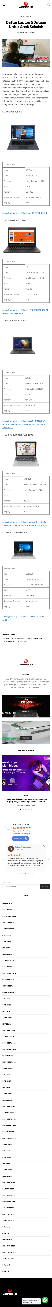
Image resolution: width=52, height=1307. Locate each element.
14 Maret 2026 (30, 805)
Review (26, 699)
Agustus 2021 (8, 1220)
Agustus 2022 (8, 1144)
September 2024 (9, 986)
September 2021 (9, 1214)
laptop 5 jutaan (18, 638)
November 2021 (8, 1202)
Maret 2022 (7, 1176)
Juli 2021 (6, 1227)
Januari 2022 (8, 1189)
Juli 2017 (6, 1265)
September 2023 (9, 1062)
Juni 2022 (6, 1157)
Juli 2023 (6, 1075)
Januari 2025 (8, 960)
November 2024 (9, 973)
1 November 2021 (22, 32)
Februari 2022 (8, 1182)
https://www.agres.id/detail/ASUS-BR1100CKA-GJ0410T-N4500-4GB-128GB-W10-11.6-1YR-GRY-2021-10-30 (25, 424)
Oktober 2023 (8, 1056)
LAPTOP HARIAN (10, 641)
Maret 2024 (7, 1024)
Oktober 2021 (8, 1208)
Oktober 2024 (8, 979)
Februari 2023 (8, 1106)
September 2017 (9, 1252)
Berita (22, 16)
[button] (20, 809)
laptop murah (23, 641)
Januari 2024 (8, 1037)
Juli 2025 (6, 935)
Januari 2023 (8, 1113)
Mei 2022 (6, 1163)
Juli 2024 (6, 999)
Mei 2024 (6, 1011)
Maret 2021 (7, 1240)
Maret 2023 (7, 1100)
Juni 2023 (6, 1081)
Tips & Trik (29, 16)
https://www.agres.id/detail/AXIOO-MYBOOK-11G (24, 213)
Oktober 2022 (8, 1132)
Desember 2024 (9, 967)
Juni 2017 (6, 1271)
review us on (19, 838)
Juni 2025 (6, 941)
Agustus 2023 (8, 1068)
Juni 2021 (6, 1233)
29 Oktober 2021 (22, 706)
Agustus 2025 (8, 929)
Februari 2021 (8, 1246)
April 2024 (7, 1018)
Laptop (6, 638)
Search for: (6, 882)
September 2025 (9, 922)
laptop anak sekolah (35, 638)
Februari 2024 (8, 1030)
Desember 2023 (8, 1043)
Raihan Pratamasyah (23, 847)
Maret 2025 (7, 954)
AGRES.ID (32, 32)
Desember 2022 (8, 1119)
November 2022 (9, 1125)
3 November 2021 (21, 732)
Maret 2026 (7, 903)
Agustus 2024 (8, 992)
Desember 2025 (8, 910)
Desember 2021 (8, 1195)
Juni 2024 (6, 1005)
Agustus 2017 (8, 1259)
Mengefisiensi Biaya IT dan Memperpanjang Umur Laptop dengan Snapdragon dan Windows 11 (26, 800)
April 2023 (7, 1094)
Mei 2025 (6, 948)
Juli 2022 (6, 1151)
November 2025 (9, 916)
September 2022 (9, 1138)
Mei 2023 (6, 1087)
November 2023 (9, 1049)
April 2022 (7, 1170)
